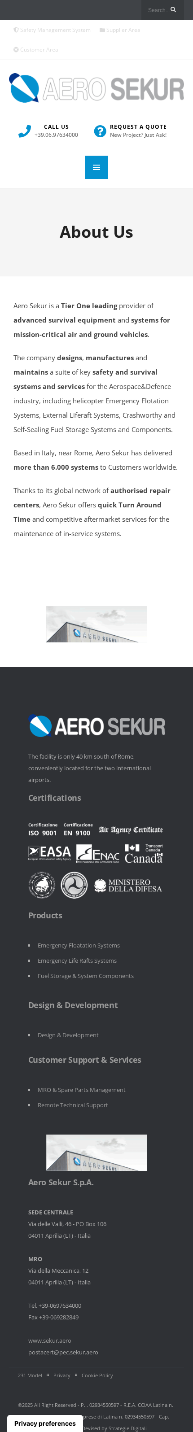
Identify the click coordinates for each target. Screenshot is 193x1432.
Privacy (61, 1375)
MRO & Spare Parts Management (82, 1090)
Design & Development (68, 1035)
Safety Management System (55, 30)
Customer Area (38, 49)
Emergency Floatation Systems (79, 945)
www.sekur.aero (49, 1340)
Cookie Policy (97, 1375)
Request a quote (138, 131)
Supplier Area (122, 30)
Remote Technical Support (73, 1105)
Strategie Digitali (128, 1428)
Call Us (56, 131)
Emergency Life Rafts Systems (77, 960)
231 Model (30, 1375)
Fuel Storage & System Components (86, 976)
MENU (96, 167)
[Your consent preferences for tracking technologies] (45, 1423)
